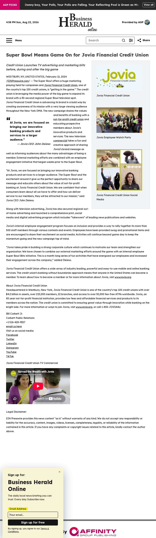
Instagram (12, 347)
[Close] (59, 471)
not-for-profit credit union (68, 119)
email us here (14, 326)
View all (148, 4)
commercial (60, 140)
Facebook (12, 334)
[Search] (123, 40)
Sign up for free (33, 522)
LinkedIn (11, 343)
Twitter (10, 339)
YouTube (11, 352)
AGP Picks (10, 4)
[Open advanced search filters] (131, 40)
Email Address (17, 508)
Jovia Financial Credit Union (60, 85)
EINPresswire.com (18, 80)
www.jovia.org (123, 277)
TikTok (10, 356)
